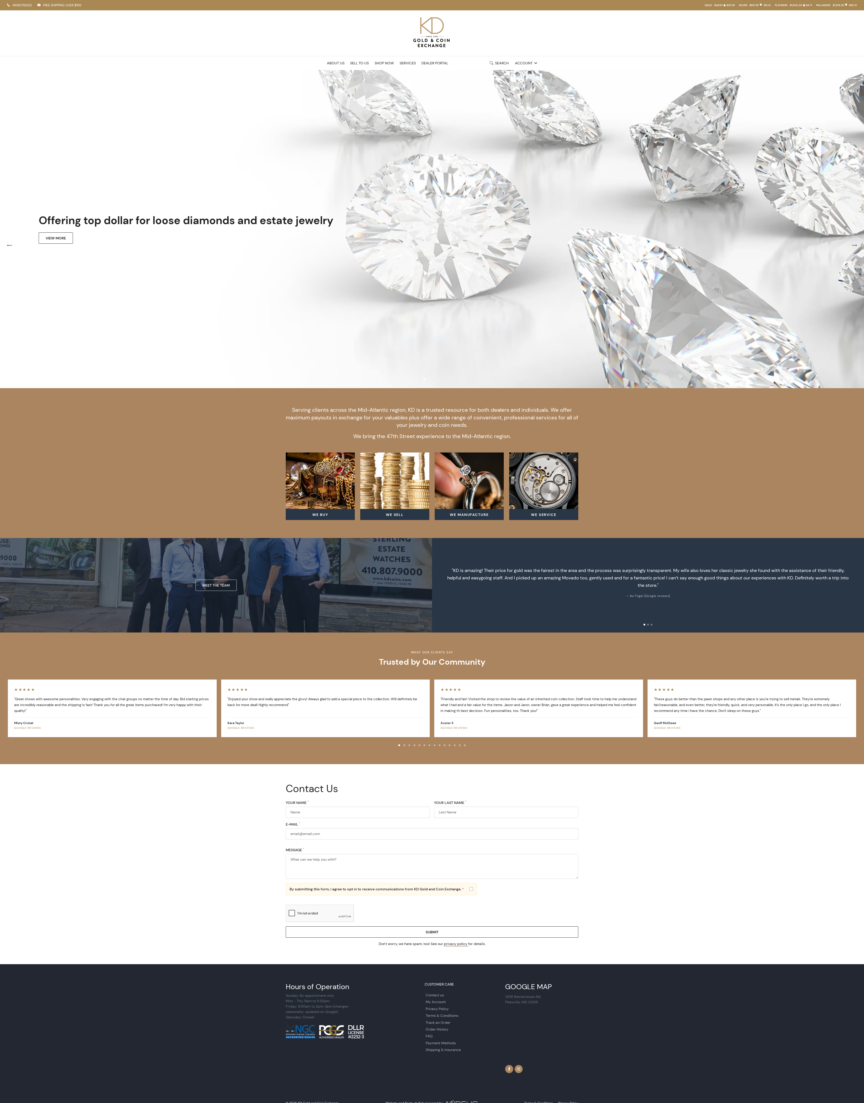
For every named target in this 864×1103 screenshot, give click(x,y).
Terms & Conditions (442, 1015)
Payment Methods (441, 1043)
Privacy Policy (437, 1009)
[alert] (381, 889)
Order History (437, 1029)
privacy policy (456, 944)
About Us (335, 63)
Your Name (297, 802)
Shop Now (384, 63)
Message (295, 850)
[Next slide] (855, 585)
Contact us (435, 995)
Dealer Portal (434, 63)
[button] (424, 379)
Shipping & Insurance (443, 1050)
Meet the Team (216, 585)
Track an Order (438, 1022)
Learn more (57, 243)
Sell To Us (359, 63)
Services (408, 63)
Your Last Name (450, 802)
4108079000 (22, 5)
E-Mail (293, 824)
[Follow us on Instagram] (519, 1069)
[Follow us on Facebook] (509, 1069)
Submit (432, 932)
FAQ (429, 1036)
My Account (436, 1002)
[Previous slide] (440, 585)
